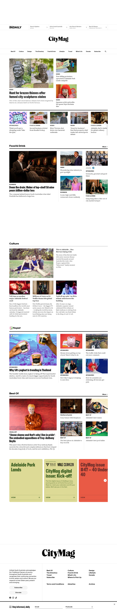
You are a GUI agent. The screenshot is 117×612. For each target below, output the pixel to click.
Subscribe (97, 51)
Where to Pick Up (74, 577)
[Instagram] (13, 598)
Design (29, 51)
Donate (88, 51)
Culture (21, 51)
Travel (70, 51)
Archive (92, 584)
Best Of (13, 51)
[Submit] (91, 607)
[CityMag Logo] (58, 39)
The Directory (39, 51)
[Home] (19, 27)
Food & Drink (52, 51)
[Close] (114, 604)
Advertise (71, 584)
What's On (79, 51)
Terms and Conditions (55, 584)
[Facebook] (10, 598)
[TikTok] (16, 598)
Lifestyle (62, 51)
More (104, 147)
